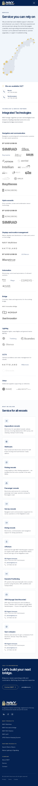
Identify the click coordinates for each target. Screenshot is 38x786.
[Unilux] (18, 178)
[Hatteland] (9, 248)
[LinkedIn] (3, 714)
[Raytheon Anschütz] (9, 184)
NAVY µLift (5, 734)
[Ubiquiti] (16, 172)
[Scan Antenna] (18, 155)
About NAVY (6, 760)
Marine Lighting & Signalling (10, 750)
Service (4, 763)
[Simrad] (9, 149)
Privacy (4, 779)
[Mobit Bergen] (6, 286)
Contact (4, 766)
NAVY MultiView (7, 724)
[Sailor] (30, 155)
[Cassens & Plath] (6, 178)
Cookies (16, 779)
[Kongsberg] (9, 190)
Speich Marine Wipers (8, 747)
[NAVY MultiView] (9, 242)
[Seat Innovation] (9, 318)
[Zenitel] (22, 160)
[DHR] (3, 338)
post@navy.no (26, 687)
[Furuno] (9, 143)
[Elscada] (8, 370)
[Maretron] (9, 260)
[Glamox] (8, 344)
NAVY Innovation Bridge (9, 727)
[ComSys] (26, 280)
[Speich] (23, 389)
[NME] (7, 389)
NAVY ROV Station (7, 731)
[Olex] (25, 149)
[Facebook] (8, 714)
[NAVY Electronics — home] (8, 3)
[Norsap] (9, 312)
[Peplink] (4, 172)
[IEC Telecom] (24, 166)
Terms (10, 779)
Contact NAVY (9, 687)
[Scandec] (28, 338)
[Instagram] (12, 714)
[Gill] (28, 172)
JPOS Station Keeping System (11, 737)
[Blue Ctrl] (4, 280)
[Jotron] (7, 160)
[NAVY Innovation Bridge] (9, 306)
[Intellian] (8, 166)
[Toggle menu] (34, 3)
